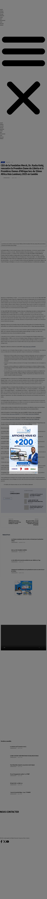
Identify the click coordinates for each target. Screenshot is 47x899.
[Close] (37, 424)
